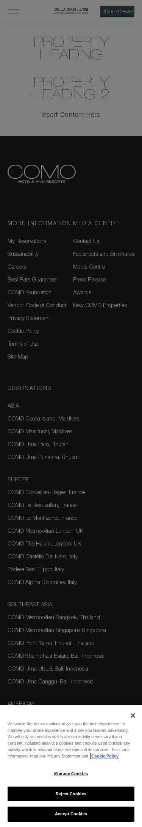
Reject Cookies (71, 793)
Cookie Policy (105, 756)
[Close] (133, 715)
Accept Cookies (71, 814)
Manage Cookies (71, 773)
